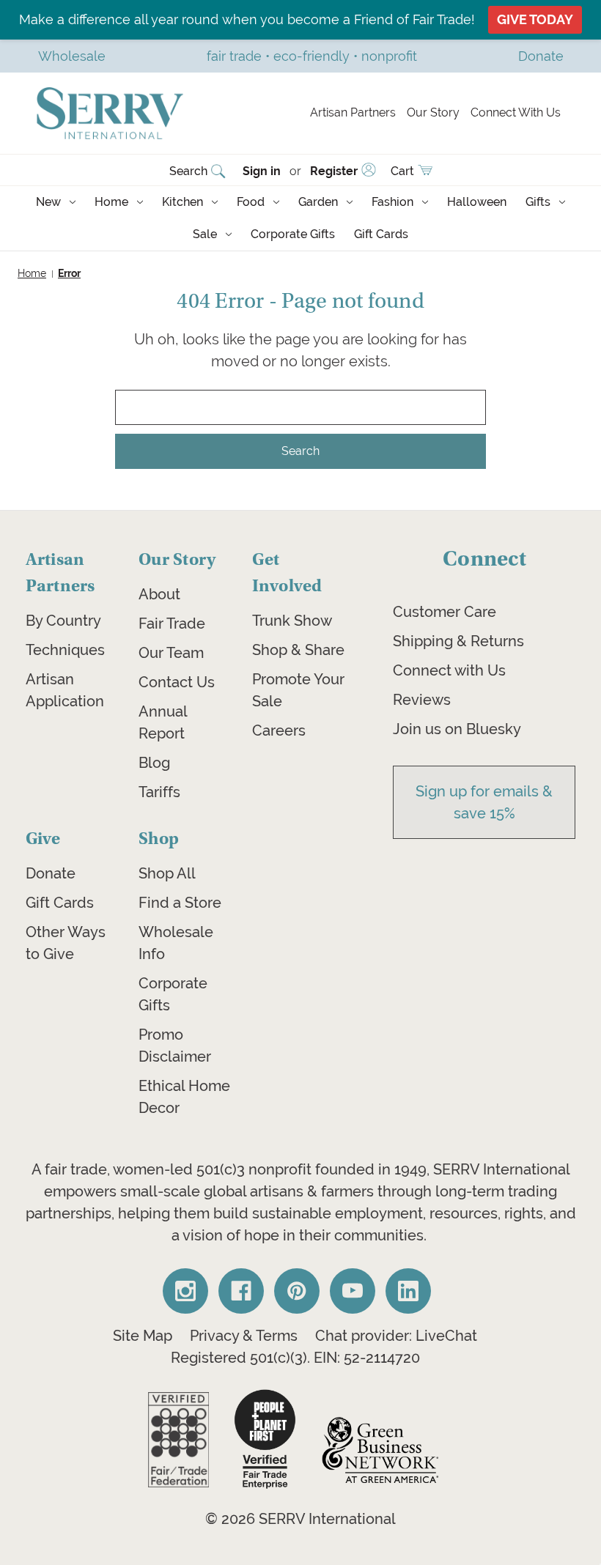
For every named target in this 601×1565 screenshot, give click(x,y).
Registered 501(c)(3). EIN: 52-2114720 (295, 1357)
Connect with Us (449, 670)
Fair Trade (172, 623)
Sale (205, 234)
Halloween (476, 202)
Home (111, 202)
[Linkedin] (408, 1291)
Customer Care (444, 612)
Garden (318, 202)
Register (334, 171)
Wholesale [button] (72, 56)
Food (251, 202)
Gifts (538, 202)
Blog (154, 763)
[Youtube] (352, 1291)
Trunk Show (292, 620)
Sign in (262, 171)
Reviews (422, 699)
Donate (50, 873)
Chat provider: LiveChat (396, 1335)
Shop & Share (298, 650)
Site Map (142, 1335)
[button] (178, 1439)
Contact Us (177, 682)
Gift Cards (381, 234)
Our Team (171, 653)
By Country (63, 620)
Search (188, 171)
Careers (279, 730)
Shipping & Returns (458, 641)
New (48, 202)
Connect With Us (516, 112)
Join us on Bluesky (457, 729)
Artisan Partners (353, 112)
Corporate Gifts (293, 234)
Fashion (392, 202)
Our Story (433, 112)
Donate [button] (541, 56)
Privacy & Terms (244, 1335)
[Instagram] (185, 1291)
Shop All (167, 873)
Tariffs (159, 792)
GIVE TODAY (535, 19)
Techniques (65, 650)
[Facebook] (241, 1291)
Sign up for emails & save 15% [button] (484, 802)
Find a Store (180, 902)
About (159, 594)
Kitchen (182, 202)
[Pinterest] (297, 1291)
